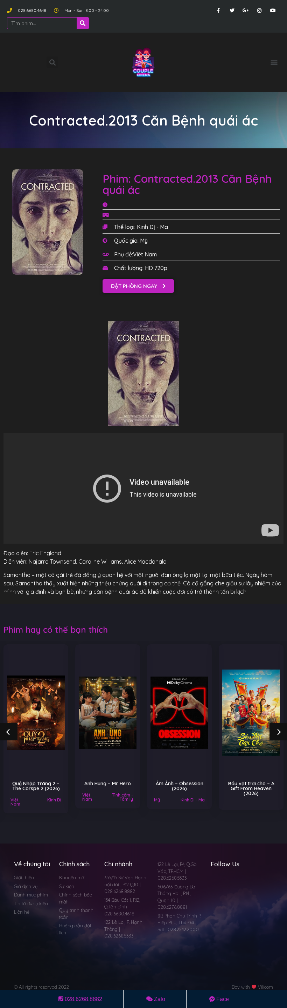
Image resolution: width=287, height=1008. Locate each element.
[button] (274, 62)
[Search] (83, 23)
